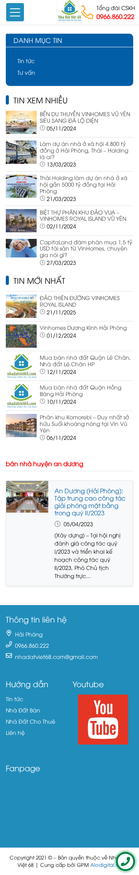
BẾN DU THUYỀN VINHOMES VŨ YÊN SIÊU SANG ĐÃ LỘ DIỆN (85, 117)
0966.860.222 (115, 16)
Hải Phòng (28, 634)
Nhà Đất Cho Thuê (30, 721)
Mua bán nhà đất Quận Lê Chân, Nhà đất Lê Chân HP (85, 360)
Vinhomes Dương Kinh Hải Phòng (83, 327)
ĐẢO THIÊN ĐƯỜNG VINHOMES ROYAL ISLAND (80, 301)
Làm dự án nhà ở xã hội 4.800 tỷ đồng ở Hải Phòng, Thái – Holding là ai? (84, 150)
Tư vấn (26, 72)
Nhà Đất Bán (23, 710)
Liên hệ (15, 732)
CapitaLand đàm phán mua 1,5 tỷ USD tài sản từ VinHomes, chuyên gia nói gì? (86, 248)
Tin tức (26, 60)
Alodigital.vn (106, 864)
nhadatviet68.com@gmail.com (56, 656)
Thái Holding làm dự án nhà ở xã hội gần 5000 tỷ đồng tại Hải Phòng (83, 184)
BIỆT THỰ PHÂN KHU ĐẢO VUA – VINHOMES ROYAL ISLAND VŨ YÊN (83, 215)
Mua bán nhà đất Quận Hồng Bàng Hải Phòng (80, 390)
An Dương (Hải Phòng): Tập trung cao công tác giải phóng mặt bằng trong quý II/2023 (89, 501)
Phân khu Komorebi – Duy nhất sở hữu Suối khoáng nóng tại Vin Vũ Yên (84, 423)
